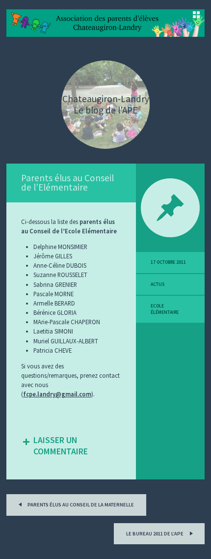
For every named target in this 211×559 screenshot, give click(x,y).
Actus (157, 284)
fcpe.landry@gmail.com (57, 394)
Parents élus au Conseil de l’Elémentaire (67, 182)
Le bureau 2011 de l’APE (155, 534)
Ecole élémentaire (165, 309)
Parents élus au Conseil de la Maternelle (80, 505)
